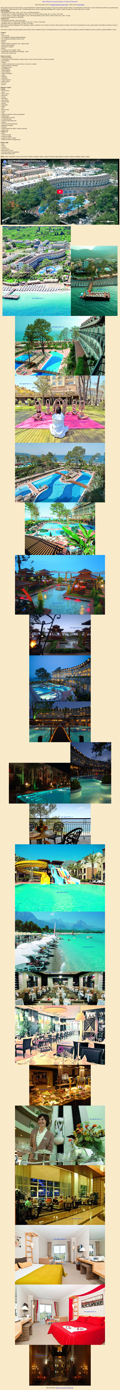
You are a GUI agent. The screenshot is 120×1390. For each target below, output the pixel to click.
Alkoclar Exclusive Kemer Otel (64, 1388)
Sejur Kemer (80, 4)
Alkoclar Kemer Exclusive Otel (59, 4)
